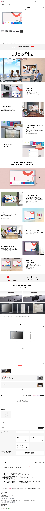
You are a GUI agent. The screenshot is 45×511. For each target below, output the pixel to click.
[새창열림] (1, 506)
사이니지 (8, 4)
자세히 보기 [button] (9, 435)
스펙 (5, 43)
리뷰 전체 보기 (22, 389)
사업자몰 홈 (2, 4)
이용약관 (3, 488)
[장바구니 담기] (10, 422)
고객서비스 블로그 (5, 504)
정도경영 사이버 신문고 (41, 488)
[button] (32, 1)
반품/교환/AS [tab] (39, 462)
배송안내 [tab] (36, 462)
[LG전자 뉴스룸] (6, 506)
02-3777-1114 (5, 492)
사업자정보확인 (11, 500)
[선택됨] (2, 31)
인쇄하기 (43, 326)
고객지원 (17, 43)
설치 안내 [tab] (43, 462)
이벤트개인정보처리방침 (14, 488)
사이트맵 (1, 488)
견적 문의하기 (32, 46)
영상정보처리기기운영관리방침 (19, 488)
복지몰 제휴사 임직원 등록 (32, 488)
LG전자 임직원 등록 (24, 488)
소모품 (14, 43)
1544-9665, (9, 495)
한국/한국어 (2, 505)
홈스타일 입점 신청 (2, 489)
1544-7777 (13, 495)
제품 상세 (2, 43)
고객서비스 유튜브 (2, 504)
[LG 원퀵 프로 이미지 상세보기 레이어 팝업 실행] (12, 18)
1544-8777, (7, 496)
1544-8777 (20, 47)
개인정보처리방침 (10, 488)
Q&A (11, 43)
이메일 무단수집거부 (6, 488)
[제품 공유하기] (43, 7)
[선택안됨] (6, 31)
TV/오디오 (6, 4)
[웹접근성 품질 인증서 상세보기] (9, 508)
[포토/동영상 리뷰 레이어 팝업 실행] (3, 371)
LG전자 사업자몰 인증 (37, 488)
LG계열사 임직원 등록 (28, 488)
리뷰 (8, 43)
